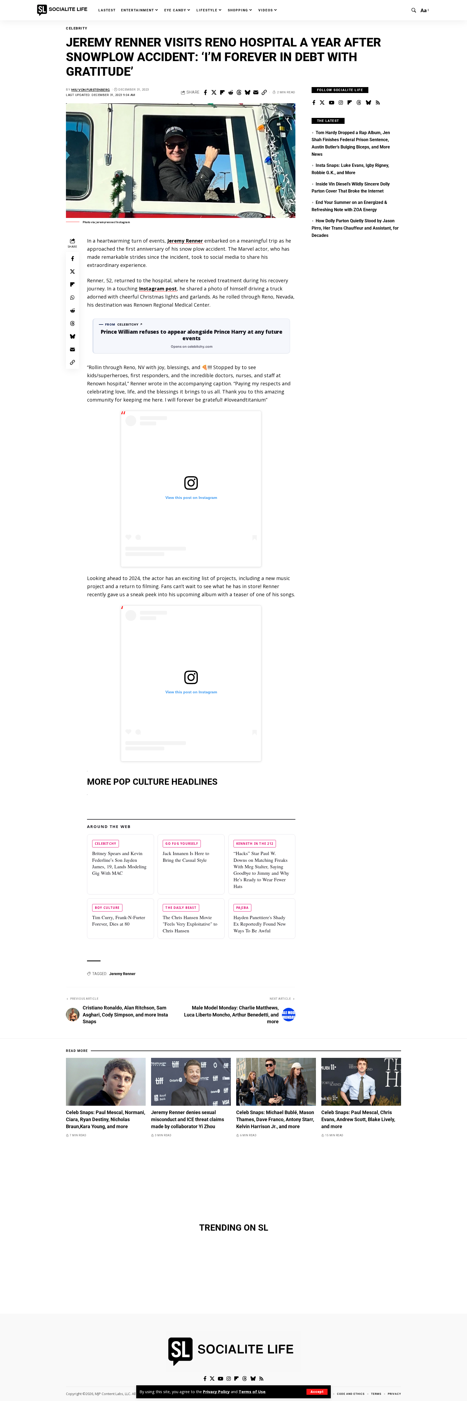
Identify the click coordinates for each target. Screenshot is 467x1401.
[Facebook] (314, 102)
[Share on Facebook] (205, 92)
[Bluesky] (368, 102)
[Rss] (378, 102)
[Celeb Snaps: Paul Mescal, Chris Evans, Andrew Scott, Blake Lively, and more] (361, 1082)
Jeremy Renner (185, 240)
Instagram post (158, 288)
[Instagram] (341, 102)
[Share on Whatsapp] (72, 297)
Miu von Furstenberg (90, 89)
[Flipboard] (349, 102)
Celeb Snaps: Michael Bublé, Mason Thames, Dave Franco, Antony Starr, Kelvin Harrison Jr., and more (275, 1119)
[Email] (255, 92)
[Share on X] (214, 92)
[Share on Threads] (239, 92)
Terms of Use (252, 1391)
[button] (317, 1392)
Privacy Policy (216, 1391)
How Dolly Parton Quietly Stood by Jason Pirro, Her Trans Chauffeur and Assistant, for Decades (355, 228)
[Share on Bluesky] (247, 92)
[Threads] (359, 102)
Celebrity (77, 28)
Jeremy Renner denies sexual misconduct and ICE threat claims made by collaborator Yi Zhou (187, 1119)
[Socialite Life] (63, 10)
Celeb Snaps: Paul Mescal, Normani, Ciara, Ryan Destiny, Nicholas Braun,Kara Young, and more (105, 1119)
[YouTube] (331, 102)
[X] (322, 102)
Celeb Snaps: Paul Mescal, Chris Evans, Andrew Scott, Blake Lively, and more (358, 1119)
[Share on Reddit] (230, 92)
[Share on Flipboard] (222, 92)
